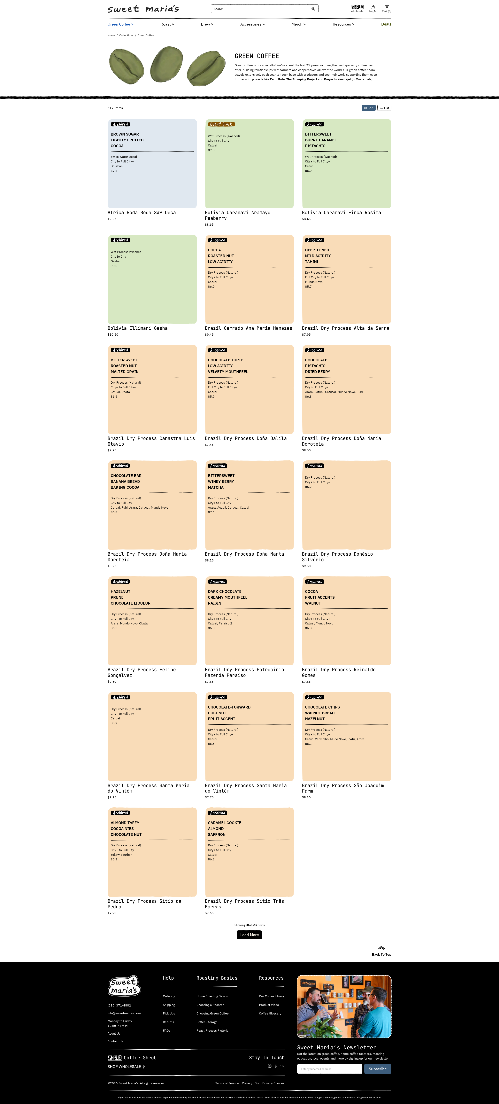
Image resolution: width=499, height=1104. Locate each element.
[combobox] (265, 8)
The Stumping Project (301, 79)
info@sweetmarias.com (124, 1013)
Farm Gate (277, 79)
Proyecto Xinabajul (337, 79)
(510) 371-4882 (119, 1005)
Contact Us (115, 1041)
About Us (114, 1033)
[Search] (313, 8)
